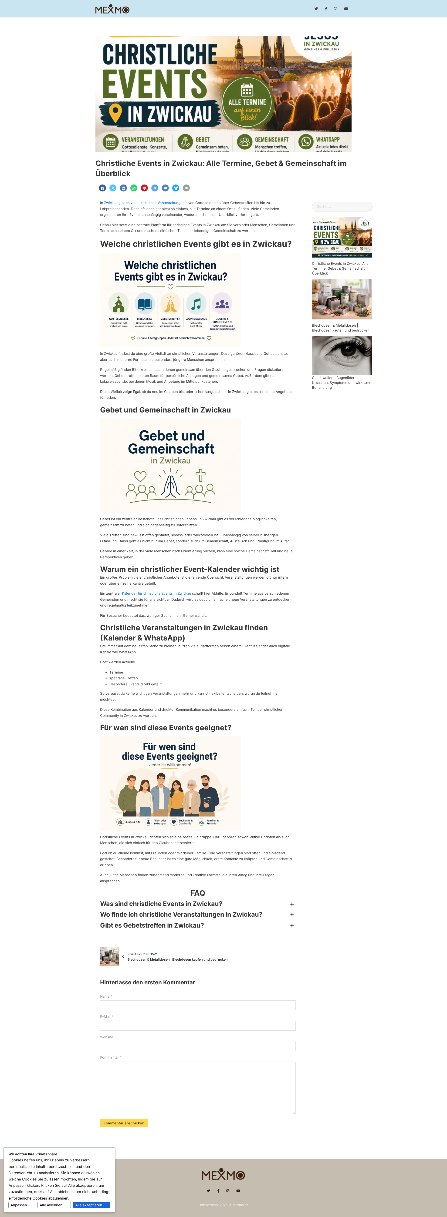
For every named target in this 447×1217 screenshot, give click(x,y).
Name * (106, 996)
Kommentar (111, 1057)
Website (106, 1037)
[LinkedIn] (123, 187)
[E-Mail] (186, 187)
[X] (112, 187)
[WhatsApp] (133, 187)
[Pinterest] (144, 187)
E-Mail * (106, 1016)
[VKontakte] (165, 187)
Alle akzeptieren (88, 1205)
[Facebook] (102, 187)
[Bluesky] (175, 187)
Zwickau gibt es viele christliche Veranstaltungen (144, 203)
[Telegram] (154, 187)
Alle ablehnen (51, 1205)
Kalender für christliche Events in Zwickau (156, 593)
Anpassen (19, 1205)
